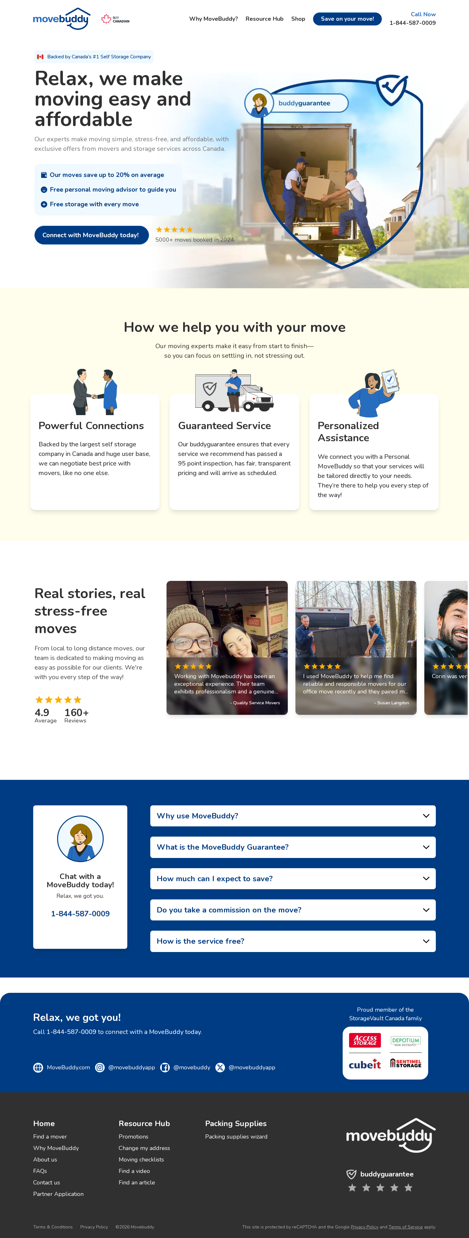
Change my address (144, 1148)
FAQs (40, 1171)
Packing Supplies (236, 1123)
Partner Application (58, 1194)
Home (44, 1123)
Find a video (134, 1171)
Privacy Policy (94, 1227)
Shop (298, 19)
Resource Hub (265, 19)
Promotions (133, 1136)
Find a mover (50, 1136)
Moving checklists (141, 1159)
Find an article (137, 1182)
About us (45, 1159)
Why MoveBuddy (56, 1148)
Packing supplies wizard (236, 1136)
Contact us (46, 1182)
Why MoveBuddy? (213, 19)
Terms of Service (406, 1227)
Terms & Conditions (53, 1227)
